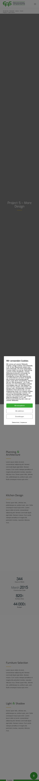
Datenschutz (15, 422)
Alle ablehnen (19, 411)
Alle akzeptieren (19, 405)
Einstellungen (19, 416)
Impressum (23, 422)
